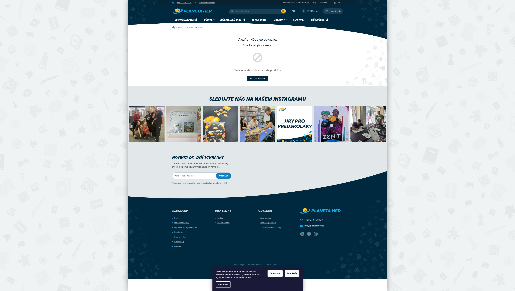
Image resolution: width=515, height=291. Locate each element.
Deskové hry (179, 218)
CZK (338, 3)
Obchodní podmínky (268, 222)
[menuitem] (187, 20)
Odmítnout (275, 273)
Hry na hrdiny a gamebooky (185, 227)
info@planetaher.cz (314, 226)
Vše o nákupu (303, 2)
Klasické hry (179, 241)
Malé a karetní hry (181, 222)
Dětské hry (178, 232)
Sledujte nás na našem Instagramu (257, 99)
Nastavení (223, 284)
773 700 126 (313, 220)
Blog (314, 2)
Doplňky (177, 246)
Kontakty (323, 2)
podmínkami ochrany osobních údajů (212, 183)
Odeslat (223, 175)
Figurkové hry (180, 236)
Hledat (283, 11)
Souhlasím (292, 273)
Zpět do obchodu (257, 78)
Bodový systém (288, 2)
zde (249, 277)
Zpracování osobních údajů (271, 227)
